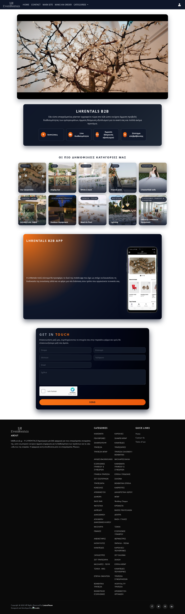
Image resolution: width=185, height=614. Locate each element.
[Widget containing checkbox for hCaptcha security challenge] (58, 391)
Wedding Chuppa (121, 501)
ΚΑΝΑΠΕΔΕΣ (120, 443)
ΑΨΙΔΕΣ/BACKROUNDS (103, 459)
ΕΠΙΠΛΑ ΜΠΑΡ (120, 564)
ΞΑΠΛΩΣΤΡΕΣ (99, 555)
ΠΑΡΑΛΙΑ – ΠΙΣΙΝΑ (122, 543)
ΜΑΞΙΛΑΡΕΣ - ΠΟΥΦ (102, 564)
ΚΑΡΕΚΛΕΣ (119, 434)
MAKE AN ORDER (63, 4)
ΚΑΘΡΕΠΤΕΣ (120, 488)
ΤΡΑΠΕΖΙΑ (98, 447)
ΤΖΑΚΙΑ (117, 527)
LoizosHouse (48, 605)
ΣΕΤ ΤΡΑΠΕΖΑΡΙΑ (101, 560)
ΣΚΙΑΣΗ (117, 560)
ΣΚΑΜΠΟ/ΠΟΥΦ (100, 443)
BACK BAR (98, 501)
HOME (26, 4)
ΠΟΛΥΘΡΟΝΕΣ (99, 438)
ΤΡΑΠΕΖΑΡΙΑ (99, 483)
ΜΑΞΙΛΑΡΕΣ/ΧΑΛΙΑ (122, 459)
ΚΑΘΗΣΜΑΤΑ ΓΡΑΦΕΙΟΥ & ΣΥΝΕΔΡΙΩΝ (120, 467)
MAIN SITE (48, 4)
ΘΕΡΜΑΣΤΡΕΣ (120, 539)
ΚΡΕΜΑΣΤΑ (119, 506)
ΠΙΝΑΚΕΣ (97, 531)
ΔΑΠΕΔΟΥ (98, 510)
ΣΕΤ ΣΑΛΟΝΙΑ (120, 555)
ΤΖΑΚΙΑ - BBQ (99, 569)
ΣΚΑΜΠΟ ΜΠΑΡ (121, 438)
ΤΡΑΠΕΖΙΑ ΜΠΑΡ (100, 452)
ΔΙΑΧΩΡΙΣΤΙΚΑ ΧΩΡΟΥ (124, 492)
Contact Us (140, 438)
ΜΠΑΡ (117, 497)
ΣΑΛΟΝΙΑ (118, 479)
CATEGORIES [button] (80, 4)
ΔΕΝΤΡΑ (118, 515)
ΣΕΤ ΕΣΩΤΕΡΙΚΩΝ (101, 479)
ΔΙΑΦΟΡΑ (97, 497)
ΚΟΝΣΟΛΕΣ (98, 488)
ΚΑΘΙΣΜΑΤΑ (98, 434)
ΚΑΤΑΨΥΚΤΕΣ (99, 543)
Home (138, 434)
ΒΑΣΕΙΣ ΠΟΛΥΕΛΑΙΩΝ (123, 510)
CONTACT (36, 4)
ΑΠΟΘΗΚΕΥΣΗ (99, 492)
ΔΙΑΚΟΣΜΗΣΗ (99, 515)
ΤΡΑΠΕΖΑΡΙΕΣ (120, 447)
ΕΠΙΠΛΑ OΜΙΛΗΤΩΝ (102, 576)
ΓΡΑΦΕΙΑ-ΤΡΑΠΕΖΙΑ (102, 474)
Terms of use (140, 442)
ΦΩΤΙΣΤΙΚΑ (98, 506)
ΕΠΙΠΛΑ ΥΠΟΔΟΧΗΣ (122, 474)
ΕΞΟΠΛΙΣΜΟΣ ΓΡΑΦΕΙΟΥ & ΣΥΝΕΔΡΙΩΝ (99, 467)
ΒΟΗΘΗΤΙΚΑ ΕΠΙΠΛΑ (123, 483)
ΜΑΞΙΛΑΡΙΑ (98, 527)
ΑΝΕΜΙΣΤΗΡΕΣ (100, 539)
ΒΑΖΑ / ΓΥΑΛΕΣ (121, 519)
